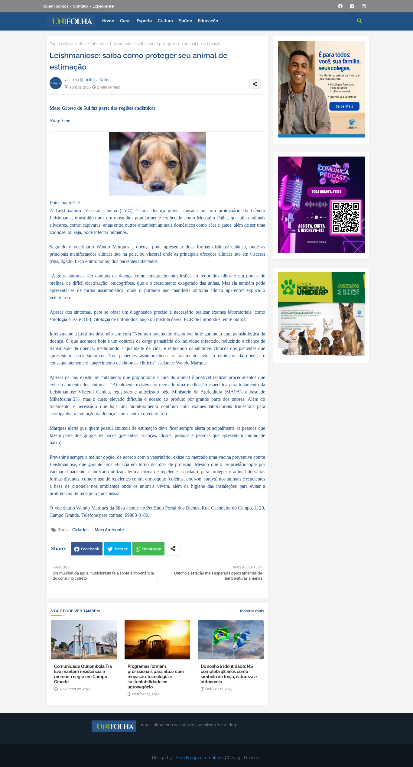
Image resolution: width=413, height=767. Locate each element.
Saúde (185, 20)
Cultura (165, 20)
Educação (208, 20)
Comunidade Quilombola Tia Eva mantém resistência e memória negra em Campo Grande (83, 674)
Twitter (121, 549)
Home (108, 20)
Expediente (103, 6)
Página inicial (61, 43)
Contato (80, 6)
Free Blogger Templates (200, 757)
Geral (125, 20)
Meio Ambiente (92, 43)
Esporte (144, 20)
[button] (359, 21)
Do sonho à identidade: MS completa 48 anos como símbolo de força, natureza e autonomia (229, 674)
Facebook (90, 549)
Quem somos (55, 6)
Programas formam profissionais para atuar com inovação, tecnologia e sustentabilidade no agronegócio (156, 676)
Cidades (80, 529)
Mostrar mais (252, 611)
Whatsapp (151, 549)
